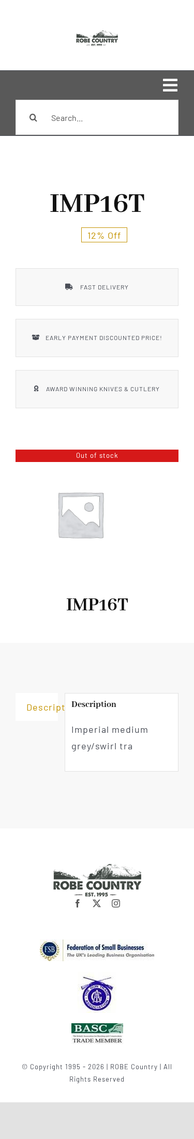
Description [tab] (42, 707)
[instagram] (116, 903)
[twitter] (97, 903)
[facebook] (77, 903)
